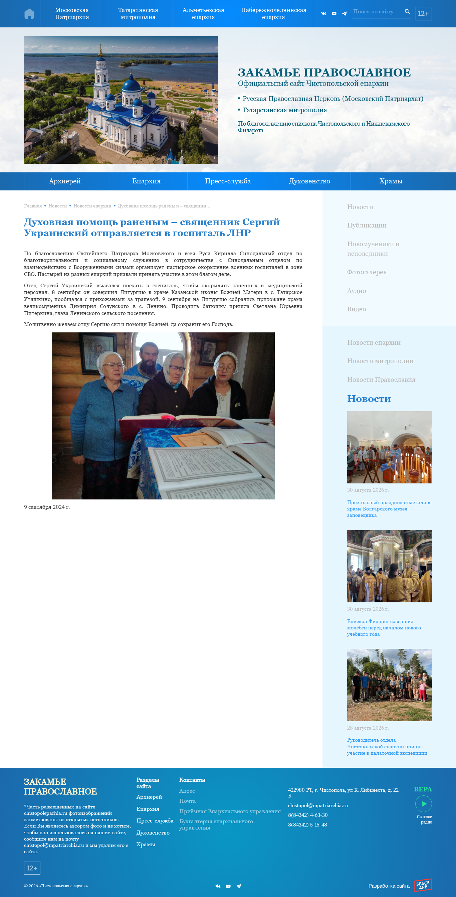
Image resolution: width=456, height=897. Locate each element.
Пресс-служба (228, 181)
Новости (57, 205)
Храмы (391, 181)
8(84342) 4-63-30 (308, 815)
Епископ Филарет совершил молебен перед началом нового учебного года (384, 627)
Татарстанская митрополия (138, 13)
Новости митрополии (380, 360)
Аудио (356, 290)
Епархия (146, 181)
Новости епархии (92, 205)
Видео (356, 309)
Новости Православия (381, 379)
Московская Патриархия (72, 13)
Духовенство (309, 181)
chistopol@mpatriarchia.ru (318, 805)
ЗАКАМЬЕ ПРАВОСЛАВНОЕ (324, 72)
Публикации (367, 225)
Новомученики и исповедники (373, 248)
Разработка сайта (389, 886)
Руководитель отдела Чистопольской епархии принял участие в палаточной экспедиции (387, 746)
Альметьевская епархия (203, 13)
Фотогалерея (367, 272)
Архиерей (65, 181)
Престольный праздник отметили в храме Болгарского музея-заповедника (388, 508)
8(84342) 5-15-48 (307, 825)
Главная (33, 205)
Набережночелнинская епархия (273, 13)
